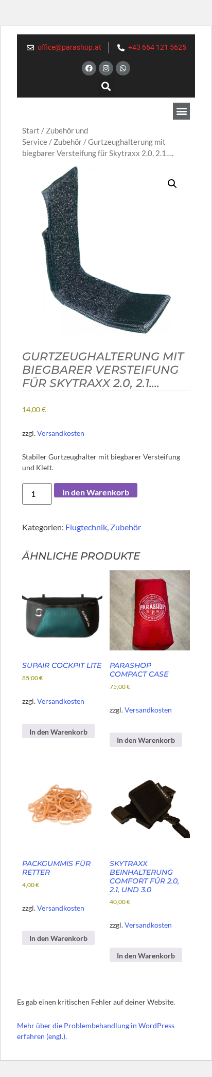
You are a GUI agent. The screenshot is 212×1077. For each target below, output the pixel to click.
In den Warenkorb (95, 492)
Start (31, 130)
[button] (106, 86)
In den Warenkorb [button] (58, 731)
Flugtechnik (86, 527)
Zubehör (68, 141)
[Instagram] (106, 68)
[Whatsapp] (123, 68)
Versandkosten (60, 433)
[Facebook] (89, 68)
